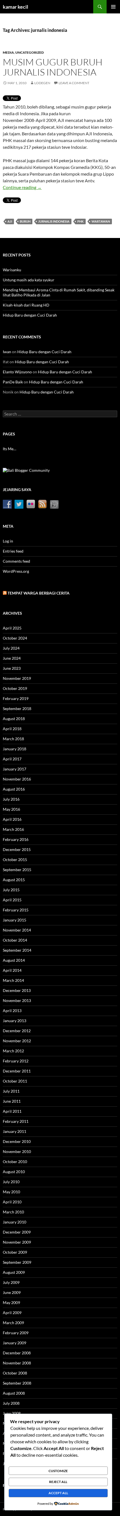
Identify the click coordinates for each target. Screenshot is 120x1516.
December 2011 (17, 1071)
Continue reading (22, 187)
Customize (58, 1471)
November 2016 (17, 779)
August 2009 (14, 1272)
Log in (8, 541)
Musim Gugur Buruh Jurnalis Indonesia (52, 67)
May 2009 (11, 1302)
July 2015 (11, 889)
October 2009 (15, 1252)
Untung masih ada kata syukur (28, 279)
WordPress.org (16, 571)
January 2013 (14, 1020)
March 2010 (13, 1212)
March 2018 (13, 738)
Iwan (7, 351)
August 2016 (14, 789)
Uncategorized (29, 52)
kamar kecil (15, 7)
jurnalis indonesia (53, 221)
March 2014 (13, 980)
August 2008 (14, 1393)
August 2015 (14, 879)
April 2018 (12, 728)
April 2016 (12, 819)
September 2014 (17, 950)
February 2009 (15, 1332)
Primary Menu (113, 6)
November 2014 (17, 930)
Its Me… (9, 448)
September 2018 (17, 708)
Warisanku (12, 269)
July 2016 (11, 799)
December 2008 (17, 1352)
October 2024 (15, 638)
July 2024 (11, 648)
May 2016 (11, 809)
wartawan (101, 221)
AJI (10, 221)
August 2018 (14, 718)
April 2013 (12, 1010)
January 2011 (14, 1131)
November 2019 (17, 678)
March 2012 (13, 1050)
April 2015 (12, 899)
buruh (25, 221)
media (8, 52)
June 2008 (12, 1413)
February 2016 (15, 839)
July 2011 (11, 1091)
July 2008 (11, 1403)
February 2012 (15, 1060)
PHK (80, 221)
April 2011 (12, 1111)
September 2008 (17, 1383)
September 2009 (17, 1262)
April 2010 (12, 1201)
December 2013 (17, 990)
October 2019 (15, 688)
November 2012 (17, 1040)
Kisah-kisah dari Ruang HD (26, 305)
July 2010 (11, 1181)
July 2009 (11, 1282)
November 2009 (17, 1242)
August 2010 (14, 1171)
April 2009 (12, 1312)
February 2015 (15, 909)
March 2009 (13, 1322)
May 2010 (11, 1191)
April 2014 (12, 970)
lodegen (42, 83)
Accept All (58, 1493)
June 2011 (12, 1101)
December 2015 (17, 849)
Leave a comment (74, 83)
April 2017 (12, 758)
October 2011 (15, 1081)
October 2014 (15, 940)
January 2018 (14, 748)
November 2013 (17, 1000)
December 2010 (17, 1141)
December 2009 (17, 1232)
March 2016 (13, 829)
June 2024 (12, 658)
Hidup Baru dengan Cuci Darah (30, 315)
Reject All (58, 1482)
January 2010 (14, 1222)
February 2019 (15, 698)
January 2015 (14, 920)
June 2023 (12, 668)
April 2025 (12, 628)
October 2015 (15, 859)
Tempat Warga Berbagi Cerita (38, 593)
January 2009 (14, 1342)
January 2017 (14, 769)
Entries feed (13, 551)
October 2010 (15, 1161)
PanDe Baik (13, 381)
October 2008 (15, 1373)
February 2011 (15, 1121)
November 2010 (17, 1151)
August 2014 (14, 960)
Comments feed (16, 561)
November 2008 (17, 1363)
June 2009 (12, 1292)
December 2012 (17, 1030)
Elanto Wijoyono (17, 371)
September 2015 (17, 869)
